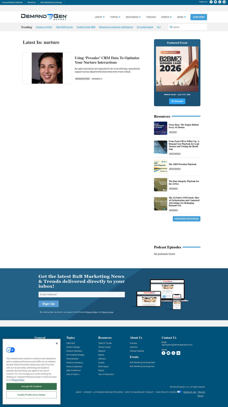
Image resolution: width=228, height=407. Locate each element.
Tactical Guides (104, 347)
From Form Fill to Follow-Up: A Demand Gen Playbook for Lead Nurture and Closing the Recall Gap (184, 145)
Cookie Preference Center (31, 395)
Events (165, 17)
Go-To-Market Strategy (75, 355)
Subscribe (199, 17)
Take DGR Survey (64, 27)
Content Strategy (73, 347)
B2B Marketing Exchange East (142, 366)
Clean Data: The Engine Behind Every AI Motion (184, 126)
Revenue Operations (74, 367)
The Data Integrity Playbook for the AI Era (184, 182)
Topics (114, 17)
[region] (31, 372)
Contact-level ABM (86, 27)
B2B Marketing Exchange (51, 2)
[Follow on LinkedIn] (224, 1)
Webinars (173, 189)
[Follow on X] (219, 1)
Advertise (31, 2)
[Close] (56, 343)
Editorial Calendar (137, 351)
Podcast (151, 17)
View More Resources (186, 219)
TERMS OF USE (189, 392)
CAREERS (87, 392)
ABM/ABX (70, 343)
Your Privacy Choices (166, 392)
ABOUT (79, 392)
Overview (133, 343)
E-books (101, 363)
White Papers (175, 154)
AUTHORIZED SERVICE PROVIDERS (108, 392)
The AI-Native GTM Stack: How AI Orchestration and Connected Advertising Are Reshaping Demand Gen (184, 201)
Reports (173, 132)
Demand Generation (74, 351)
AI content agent (145, 27)
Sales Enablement (73, 371)
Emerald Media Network (12, 2)
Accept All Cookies (31, 386)
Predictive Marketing (74, 363)
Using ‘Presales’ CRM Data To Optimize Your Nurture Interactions (107, 60)
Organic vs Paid (44, 27)
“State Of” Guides (105, 343)
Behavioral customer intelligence (116, 27)
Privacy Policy (18, 380)
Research (101, 351)
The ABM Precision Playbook (182, 164)
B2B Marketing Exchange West (142, 363)
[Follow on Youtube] (215, 1)
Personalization (72, 359)
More (180, 17)
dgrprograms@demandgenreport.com (177, 345)
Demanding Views (82, 79)
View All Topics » (73, 374)
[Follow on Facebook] (211, 1)
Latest (98, 17)
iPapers (101, 371)
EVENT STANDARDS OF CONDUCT (139, 392)
